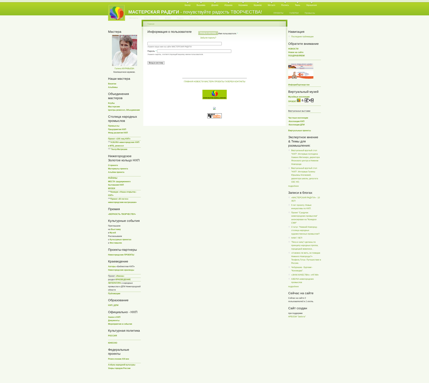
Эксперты (133, 18)
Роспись (285, 5)
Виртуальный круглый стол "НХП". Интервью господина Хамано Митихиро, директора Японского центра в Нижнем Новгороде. (305, 157)
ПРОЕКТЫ (278, 13)
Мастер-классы (151, 18)
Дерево (214, 5)
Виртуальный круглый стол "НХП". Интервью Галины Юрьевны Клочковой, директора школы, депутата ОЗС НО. (304, 175)
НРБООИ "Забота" (297, 316)
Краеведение (116, 18)
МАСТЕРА (209, 81)
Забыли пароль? (208, 38)
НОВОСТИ (199, 81)
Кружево (258, 5)
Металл (271, 5)
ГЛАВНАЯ (188, 81)
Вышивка (201, 5)
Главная (150, 24)
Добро (168, 18)
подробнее (293, 186)
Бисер (188, 5)
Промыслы (310, 13)
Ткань (297, 5)
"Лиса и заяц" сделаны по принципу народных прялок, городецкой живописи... (304, 245)
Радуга (180, 18)
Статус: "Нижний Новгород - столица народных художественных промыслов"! (305, 230)
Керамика (243, 5)
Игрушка (228, 5)
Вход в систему (208, 33)
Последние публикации (302, 36)
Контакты (194, 18)
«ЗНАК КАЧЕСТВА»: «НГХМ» (305, 275)
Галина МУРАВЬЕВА (124, 68)
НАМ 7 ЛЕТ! (296, 238)
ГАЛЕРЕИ (294, 13)
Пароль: (152, 51)
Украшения (311, 5)
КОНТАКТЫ (239, 81)
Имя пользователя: (228, 33)
